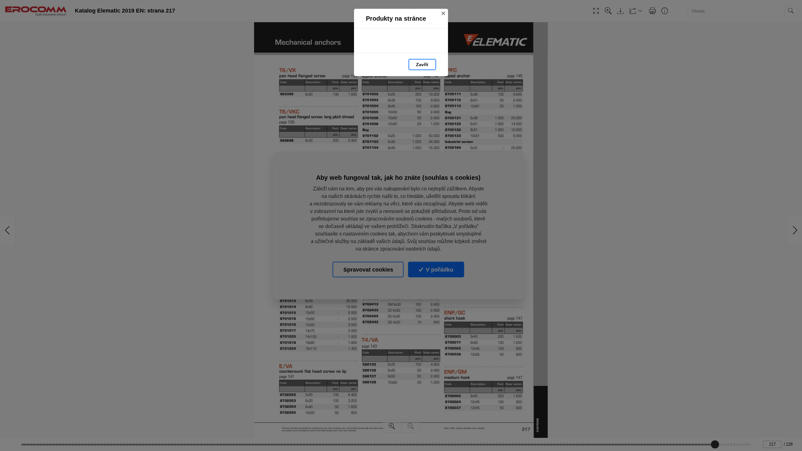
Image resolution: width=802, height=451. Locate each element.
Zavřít (422, 64)
